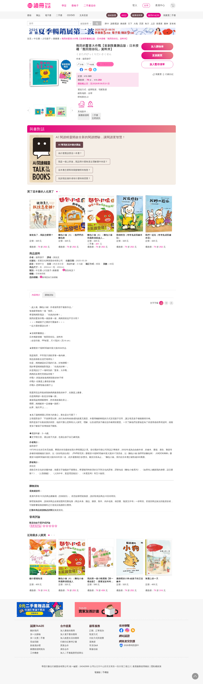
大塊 (136, 23)
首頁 (29, 38)
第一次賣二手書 (37, 637)
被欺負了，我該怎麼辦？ (41, 234)
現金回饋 (34, 641)
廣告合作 (64, 648)
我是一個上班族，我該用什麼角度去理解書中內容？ (83, 161)
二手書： (94, 243)
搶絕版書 (112, 15)
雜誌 (38, 15)
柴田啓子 (86, 58)
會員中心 (160, 5)
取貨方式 (93, 634)
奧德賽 (123, 23)
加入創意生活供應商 (69, 637)
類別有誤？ (70, 270)
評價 (81, 64)
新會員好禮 (35, 645)
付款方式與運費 (96, 637)
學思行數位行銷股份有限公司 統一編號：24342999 (65, 666)
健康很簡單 (137, 15)
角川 (147, 23)
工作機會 (34, 652)
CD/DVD (71, 15)
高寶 (141, 23)
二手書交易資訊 (96, 116)
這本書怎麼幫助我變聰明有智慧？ (74, 169)
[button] (173, 5)
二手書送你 (90, 5)
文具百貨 (84, 15)
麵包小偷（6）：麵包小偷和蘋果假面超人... (99, 236)
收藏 (91, 64)
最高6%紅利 (153, 15)
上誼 (153, 23)
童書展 (159, 23)
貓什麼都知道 (35, 578)
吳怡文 (56, 257)
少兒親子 (46, 38)
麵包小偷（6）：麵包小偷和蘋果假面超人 (70, 580)
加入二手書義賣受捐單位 (71, 652)
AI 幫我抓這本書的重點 (69, 144)
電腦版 (97, 672)
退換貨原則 (57, 509)
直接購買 (157, 55)
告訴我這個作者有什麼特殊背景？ (74, 178)
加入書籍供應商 (67, 630)
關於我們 (34, 630)
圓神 (166, 23)
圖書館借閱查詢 (37, 648)
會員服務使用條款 (141, 666)
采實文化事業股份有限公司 (50, 260)
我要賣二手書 (169, 15)
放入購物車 (157, 46)
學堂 (64, 5)
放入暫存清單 (157, 64)
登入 (134, 5)
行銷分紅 (169, 74)
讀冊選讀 (114, 23)
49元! (124, 15)
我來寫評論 (35, 525)
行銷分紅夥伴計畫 (68, 641)
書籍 (29, 15)
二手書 (59, 15)
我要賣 (158, 74)
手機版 (105, 672)
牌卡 (107, 23)
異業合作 (64, 645)
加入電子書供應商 (68, 634)
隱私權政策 (156, 666)
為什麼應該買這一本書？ (70, 153)
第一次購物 (35, 634)
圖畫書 (56, 38)
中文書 (37, 38)
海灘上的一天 (151, 578)
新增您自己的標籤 (50, 277)
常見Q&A (93, 645)
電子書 (48, 15)
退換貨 (92, 641)
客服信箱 (93, 648)
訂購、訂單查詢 (96, 630)
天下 (130, 23)
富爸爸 (173, 23)
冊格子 (75, 5)
